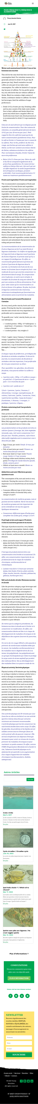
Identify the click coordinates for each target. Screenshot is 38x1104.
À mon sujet (8, 1073)
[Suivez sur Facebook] (10, 996)
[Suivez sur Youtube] (27, 996)
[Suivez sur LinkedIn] (22, 996)
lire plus (5, 824)
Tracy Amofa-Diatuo (14, 18)
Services (17, 1073)
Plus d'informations (19, 978)
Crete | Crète (8, 813)
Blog (31, 1073)
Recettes (25, 1073)
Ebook (7, 1076)
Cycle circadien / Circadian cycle (15, 851)
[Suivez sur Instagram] (16, 996)
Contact (14, 1076)
